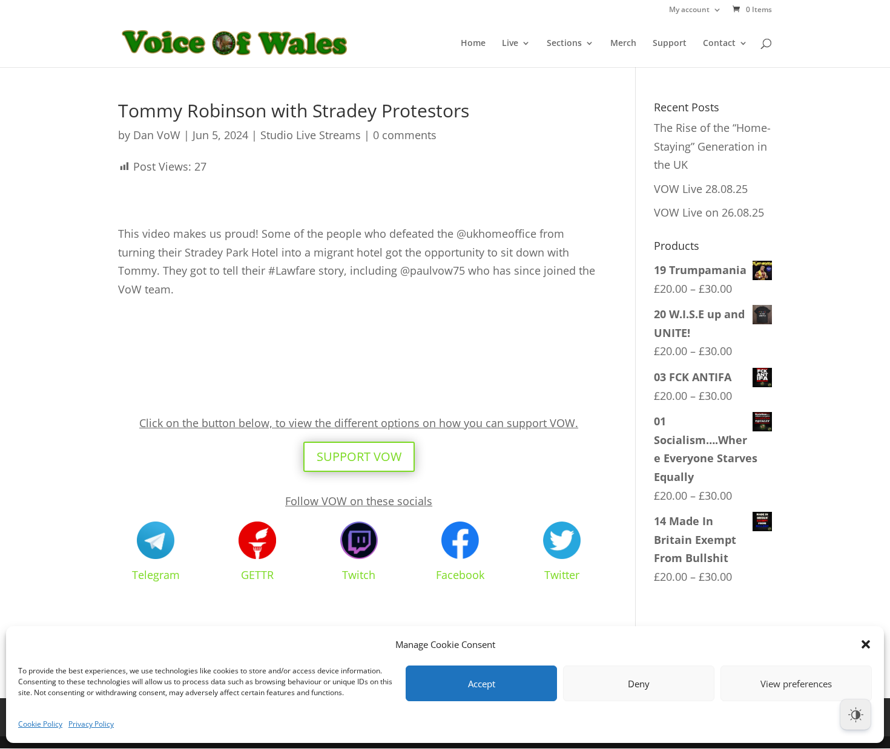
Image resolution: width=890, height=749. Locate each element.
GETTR (257, 574)
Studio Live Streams (310, 135)
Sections (564, 43)
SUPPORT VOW (359, 456)
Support (670, 43)
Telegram (156, 574)
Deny (639, 684)
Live (510, 43)
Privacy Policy (91, 724)
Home (473, 43)
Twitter (561, 574)
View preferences (796, 684)
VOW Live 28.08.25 (701, 189)
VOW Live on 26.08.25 (709, 212)
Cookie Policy (40, 724)
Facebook (460, 574)
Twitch (358, 574)
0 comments (405, 135)
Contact (719, 43)
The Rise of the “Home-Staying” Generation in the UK (712, 146)
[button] (866, 644)
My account (689, 10)
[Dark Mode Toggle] (855, 714)
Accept (481, 684)
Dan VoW (156, 135)
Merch (623, 43)
